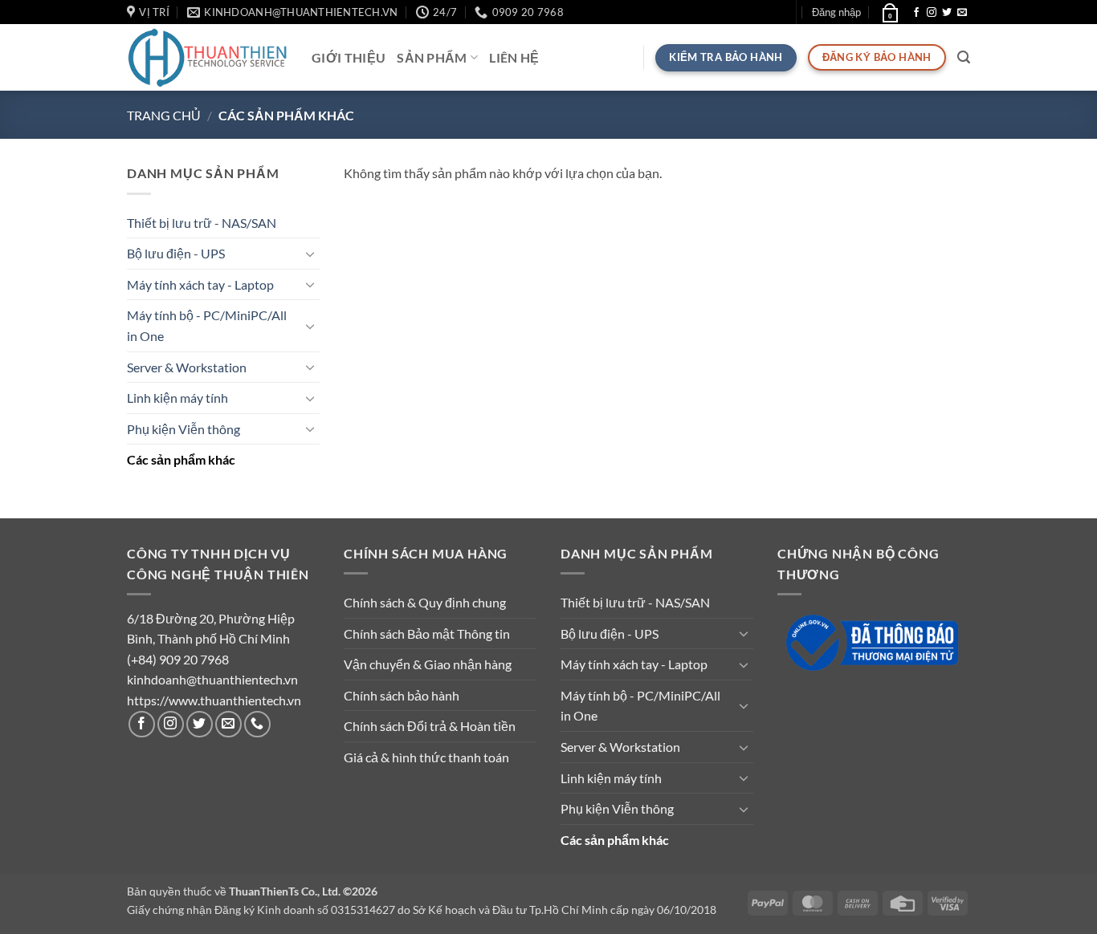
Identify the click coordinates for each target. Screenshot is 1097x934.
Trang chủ (164, 115)
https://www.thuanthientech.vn (214, 700)
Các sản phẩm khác (181, 459)
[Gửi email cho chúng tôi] (962, 12)
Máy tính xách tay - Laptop (200, 284)
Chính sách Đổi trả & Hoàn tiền (430, 725)
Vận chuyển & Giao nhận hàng (428, 664)
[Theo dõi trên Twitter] (947, 12)
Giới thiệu (348, 57)
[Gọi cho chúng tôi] (257, 724)
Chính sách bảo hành (401, 695)
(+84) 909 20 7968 (178, 659)
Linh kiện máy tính (177, 397)
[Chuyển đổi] (310, 253)
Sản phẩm (432, 57)
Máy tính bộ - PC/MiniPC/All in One (207, 325)
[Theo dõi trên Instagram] (931, 12)
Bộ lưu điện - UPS (176, 253)
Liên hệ (514, 57)
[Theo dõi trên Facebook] (916, 12)
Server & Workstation (187, 367)
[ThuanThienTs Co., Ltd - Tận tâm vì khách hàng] (207, 57)
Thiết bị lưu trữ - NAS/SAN (201, 222)
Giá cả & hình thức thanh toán (426, 757)
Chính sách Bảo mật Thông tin (427, 633)
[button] (836, 12)
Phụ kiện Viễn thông (183, 429)
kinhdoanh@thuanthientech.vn (212, 679)
